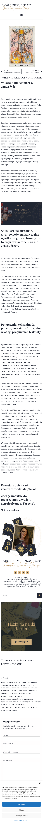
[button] (40, 783)
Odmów (21, 810)
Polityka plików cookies (20, 820)
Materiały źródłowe (10, 510)
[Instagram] (19, 572)
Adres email (8, 744)
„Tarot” (32, 489)
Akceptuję (21, 804)
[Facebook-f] (15, 572)
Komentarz (7, 760)
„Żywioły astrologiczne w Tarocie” (17, 501)
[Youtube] (23, 572)
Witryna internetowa (10, 752)
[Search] (39, 595)
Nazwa (6, 735)
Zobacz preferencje (21, 816)
